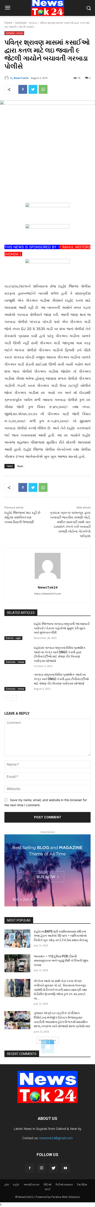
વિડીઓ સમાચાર (64, 1184)
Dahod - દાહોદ (13, 638)
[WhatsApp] (43, 89)
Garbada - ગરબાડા (26, 23)
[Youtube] (65, 1168)
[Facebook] (22, 89)
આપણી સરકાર (32, 1184)
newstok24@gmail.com (56, 1138)
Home (8, 23)
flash (20, 466)
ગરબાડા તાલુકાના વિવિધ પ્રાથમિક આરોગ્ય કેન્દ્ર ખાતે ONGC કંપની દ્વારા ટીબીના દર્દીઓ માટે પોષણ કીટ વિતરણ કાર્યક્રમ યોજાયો (61, 679)
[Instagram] (41, 1168)
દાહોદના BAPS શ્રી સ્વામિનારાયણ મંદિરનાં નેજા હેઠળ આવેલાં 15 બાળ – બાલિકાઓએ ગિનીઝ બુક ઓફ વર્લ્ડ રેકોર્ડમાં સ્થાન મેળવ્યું (60, 936)
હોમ (6, 1184)
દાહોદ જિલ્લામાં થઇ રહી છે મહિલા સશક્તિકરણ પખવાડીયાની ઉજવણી (22, 517)
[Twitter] (32, 89)
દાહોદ (16, 1184)
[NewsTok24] (7, 78)
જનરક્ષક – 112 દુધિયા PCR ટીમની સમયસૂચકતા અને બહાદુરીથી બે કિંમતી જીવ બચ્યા (61, 961)
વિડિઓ (47, 1184)
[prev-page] (7, 698)
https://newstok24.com (47, 593)
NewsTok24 (21, 78)
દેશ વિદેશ (82, 1184)
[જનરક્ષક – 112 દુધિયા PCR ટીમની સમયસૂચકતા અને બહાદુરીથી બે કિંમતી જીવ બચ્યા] (17, 963)
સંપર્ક (47, 1189)
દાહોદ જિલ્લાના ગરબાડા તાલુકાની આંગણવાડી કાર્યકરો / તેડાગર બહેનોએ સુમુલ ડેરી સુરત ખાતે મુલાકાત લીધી (61, 628)
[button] (88, 8)
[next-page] (14, 698)
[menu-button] (7, 8)
